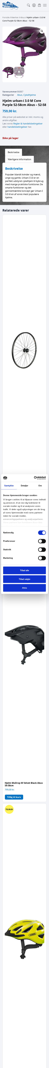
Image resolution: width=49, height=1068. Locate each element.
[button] (41, 31)
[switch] (42, 541)
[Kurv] (39, 5)
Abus (22, 17)
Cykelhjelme (29, 94)
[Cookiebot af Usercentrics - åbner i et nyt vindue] (34, 478)
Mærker (15, 17)
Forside (5, 17)
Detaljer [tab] (24, 485)
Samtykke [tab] (9, 485)
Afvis (24, 588)
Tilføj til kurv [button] (14, 797)
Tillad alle (24, 570)
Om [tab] (40, 485)
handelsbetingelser (17, 126)
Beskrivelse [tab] (13, 152)
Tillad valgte (24, 579)
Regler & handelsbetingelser (28, 123)
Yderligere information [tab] (19, 159)
